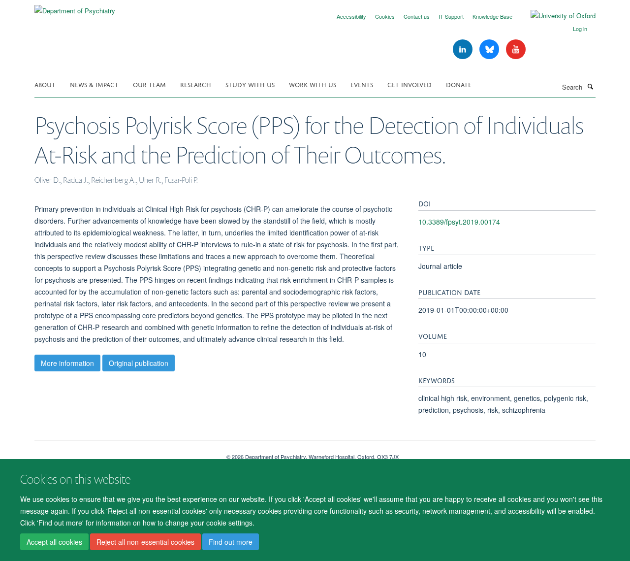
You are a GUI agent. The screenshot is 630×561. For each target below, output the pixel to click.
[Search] (590, 86)
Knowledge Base (492, 16)
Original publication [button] (138, 363)
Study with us (250, 84)
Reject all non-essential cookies (145, 542)
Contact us (417, 16)
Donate (459, 84)
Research (195, 84)
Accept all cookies (54, 542)
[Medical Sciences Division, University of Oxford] (123, 453)
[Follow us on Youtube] (516, 49)
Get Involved (409, 84)
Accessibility (351, 16)
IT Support (451, 16)
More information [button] (67, 363)
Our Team (149, 84)
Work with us (312, 84)
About (45, 84)
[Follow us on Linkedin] (463, 49)
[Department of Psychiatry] (74, 7)
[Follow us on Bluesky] (490, 49)
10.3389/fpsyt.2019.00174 (459, 222)
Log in (580, 29)
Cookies (385, 16)
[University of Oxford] (556, 16)
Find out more (230, 542)
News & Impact (94, 84)
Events (361, 84)
